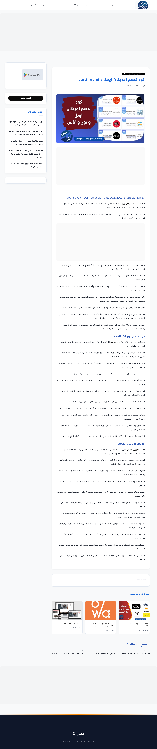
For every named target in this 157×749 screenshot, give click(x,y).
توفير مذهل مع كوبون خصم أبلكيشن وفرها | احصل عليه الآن (102, 626)
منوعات (76, 5)
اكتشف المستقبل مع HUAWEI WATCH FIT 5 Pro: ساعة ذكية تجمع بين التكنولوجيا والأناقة (26, 154)
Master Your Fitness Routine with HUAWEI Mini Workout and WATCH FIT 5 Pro (26, 133)
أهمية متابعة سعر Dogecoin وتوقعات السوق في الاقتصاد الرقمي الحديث (27, 142)
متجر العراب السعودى (71, 623)
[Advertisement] (78, 32)
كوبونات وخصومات (137, 74)
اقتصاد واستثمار (49, 5)
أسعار (65, 5)
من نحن (34, 5)
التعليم (99, 5)
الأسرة (88, 5)
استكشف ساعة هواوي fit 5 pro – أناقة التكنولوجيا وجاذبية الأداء (27, 165)
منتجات (125, 74)
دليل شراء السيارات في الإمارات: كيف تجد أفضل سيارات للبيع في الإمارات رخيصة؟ (26, 123)
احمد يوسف (141, 579)
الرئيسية (110, 5)
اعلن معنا (26, 98)
